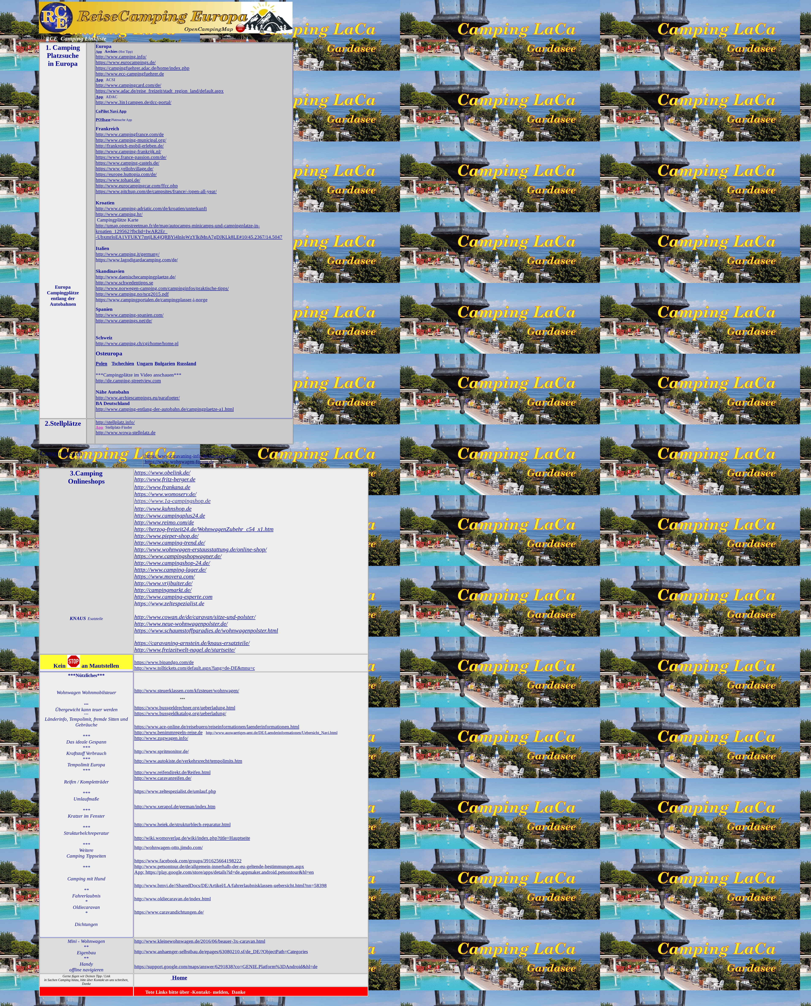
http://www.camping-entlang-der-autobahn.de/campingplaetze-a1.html (165, 409)
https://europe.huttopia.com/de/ (126, 174)
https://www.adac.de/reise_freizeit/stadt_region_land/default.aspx (160, 91)
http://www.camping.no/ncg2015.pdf (132, 294)
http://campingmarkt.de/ (163, 590)
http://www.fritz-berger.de (164, 479)
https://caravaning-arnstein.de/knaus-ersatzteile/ (192, 643)
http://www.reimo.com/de (164, 522)
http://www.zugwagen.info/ (161, 738)
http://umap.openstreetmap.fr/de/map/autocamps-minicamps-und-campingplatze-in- (178, 225)
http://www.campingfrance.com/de (130, 134)
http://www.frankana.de (162, 487)
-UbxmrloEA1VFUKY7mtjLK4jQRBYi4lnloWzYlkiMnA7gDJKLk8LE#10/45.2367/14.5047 (189, 237)
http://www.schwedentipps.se (124, 282)
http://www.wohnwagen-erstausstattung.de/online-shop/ (200, 549)
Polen (101, 363)
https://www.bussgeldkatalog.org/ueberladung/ (180, 713)
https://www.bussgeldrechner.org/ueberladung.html (184, 707)
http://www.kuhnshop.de (163, 508)
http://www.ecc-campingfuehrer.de (130, 73)
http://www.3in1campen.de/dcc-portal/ (133, 102)
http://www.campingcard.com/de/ (128, 85)
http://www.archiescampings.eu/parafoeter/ (138, 397)
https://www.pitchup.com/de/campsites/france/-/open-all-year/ (156, 191)
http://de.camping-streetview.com (128, 380)
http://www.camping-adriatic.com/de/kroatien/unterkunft (151, 208)
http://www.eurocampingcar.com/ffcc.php (137, 185)
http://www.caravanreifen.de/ (162, 778)
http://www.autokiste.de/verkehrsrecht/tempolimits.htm (188, 761)
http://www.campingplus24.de (169, 515)
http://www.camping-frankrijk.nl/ (128, 151)
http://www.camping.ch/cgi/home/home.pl (137, 343)
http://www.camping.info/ (121, 56)
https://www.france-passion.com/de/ (131, 157)
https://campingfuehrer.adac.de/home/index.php (142, 68)
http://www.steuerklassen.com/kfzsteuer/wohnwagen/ (186, 690)
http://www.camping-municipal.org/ (131, 140)
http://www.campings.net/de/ (124, 320)
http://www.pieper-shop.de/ (166, 536)
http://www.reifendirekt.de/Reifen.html (172, 772)
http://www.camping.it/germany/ (127, 254)
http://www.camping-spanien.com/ (129, 315)
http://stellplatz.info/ (115, 422)
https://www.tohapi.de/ (118, 180)
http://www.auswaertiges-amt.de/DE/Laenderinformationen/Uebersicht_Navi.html (271, 732)
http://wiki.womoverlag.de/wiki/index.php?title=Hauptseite (192, 838)
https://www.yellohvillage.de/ (124, 168)
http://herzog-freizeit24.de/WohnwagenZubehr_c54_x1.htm (204, 529)
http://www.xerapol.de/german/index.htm (174, 806)
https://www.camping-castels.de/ (127, 163)
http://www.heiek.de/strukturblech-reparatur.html (182, 824)
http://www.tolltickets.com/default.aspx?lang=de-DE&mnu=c (194, 668)
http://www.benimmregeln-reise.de (168, 732)
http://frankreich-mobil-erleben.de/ (130, 145)
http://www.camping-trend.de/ (169, 542)
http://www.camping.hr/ (119, 214)
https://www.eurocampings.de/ (126, 62)
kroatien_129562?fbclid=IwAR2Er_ (131, 231)
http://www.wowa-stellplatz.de (125, 432)
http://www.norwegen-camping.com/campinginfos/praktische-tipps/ (162, 288)
